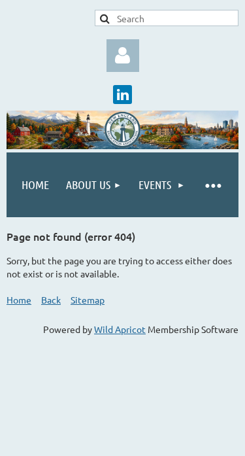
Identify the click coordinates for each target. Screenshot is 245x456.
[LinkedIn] (122, 94)
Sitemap (88, 300)
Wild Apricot (120, 329)
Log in (122, 55)
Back (51, 300)
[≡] (212, 185)
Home (19, 300)
